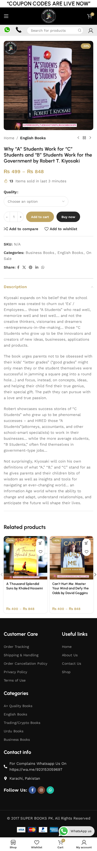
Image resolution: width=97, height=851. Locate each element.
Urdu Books (13, 731)
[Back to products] (84, 138)
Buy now (68, 217)
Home (9, 138)
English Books (33, 138)
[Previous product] (78, 138)
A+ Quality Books (18, 706)
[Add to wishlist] (40, 551)
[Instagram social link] (41, 790)
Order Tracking (16, 647)
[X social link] (24, 267)
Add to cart (40, 217)
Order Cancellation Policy (25, 663)
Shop (66, 672)
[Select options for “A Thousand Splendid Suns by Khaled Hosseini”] (40, 543)
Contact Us (71, 663)
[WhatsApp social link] (43, 267)
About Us (70, 655)
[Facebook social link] (18, 267)
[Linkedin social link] (37, 267)
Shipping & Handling (21, 655)
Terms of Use (15, 680)
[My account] (91, 30)
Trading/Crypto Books (22, 723)
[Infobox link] (7, 30)
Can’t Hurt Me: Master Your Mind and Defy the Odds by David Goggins (70, 588)
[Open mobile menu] (6, 16)
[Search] (79, 30)
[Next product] (90, 138)
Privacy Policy (15, 672)
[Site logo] (48, 16)
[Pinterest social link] (30, 267)
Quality (10, 192)
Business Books (40, 252)
